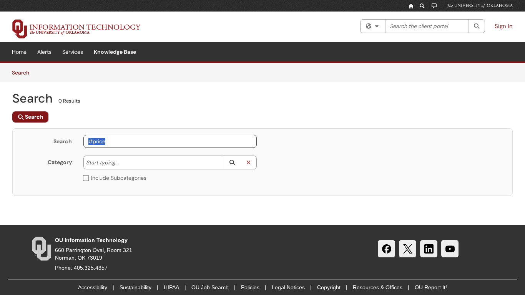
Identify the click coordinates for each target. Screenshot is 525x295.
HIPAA (171, 287)
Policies (250, 287)
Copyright (329, 287)
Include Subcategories (118, 177)
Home (19, 51)
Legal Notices (288, 287)
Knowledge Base (115, 51)
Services (72, 51)
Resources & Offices (377, 287)
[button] (232, 162)
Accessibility (92, 287)
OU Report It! (431, 287)
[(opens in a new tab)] (76, 28)
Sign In (504, 26)
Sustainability (135, 287)
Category (60, 162)
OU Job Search (210, 287)
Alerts (44, 51)
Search (23, 72)
